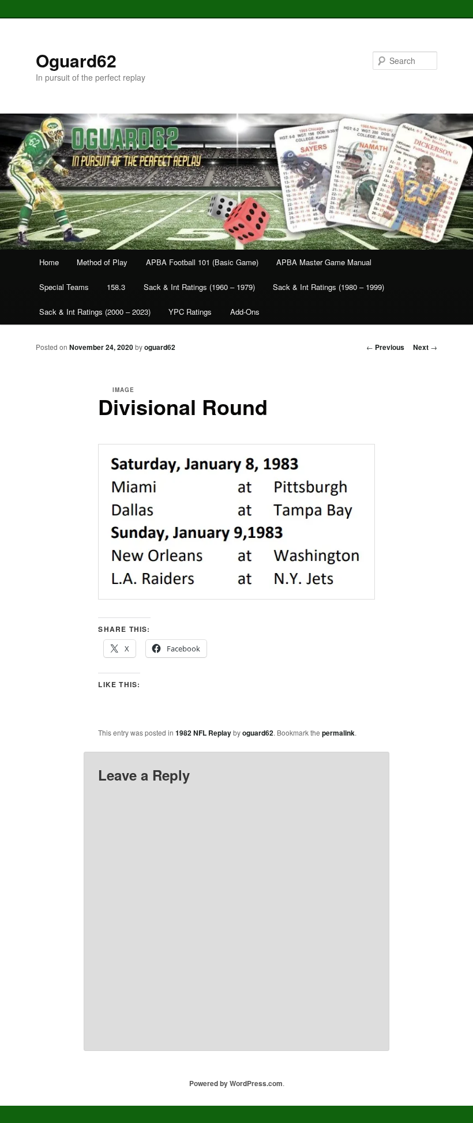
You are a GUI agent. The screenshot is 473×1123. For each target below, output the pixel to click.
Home (49, 262)
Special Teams (64, 286)
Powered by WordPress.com (236, 1083)
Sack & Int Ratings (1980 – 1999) (328, 286)
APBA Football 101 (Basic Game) (202, 262)
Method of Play (102, 262)
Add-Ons (245, 311)
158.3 (116, 286)
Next (425, 347)
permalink (338, 733)
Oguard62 (76, 60)
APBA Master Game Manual (323, 262)
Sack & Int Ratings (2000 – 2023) (95, 311)
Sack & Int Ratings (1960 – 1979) (199, 286)
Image (123, 390)
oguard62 (159, 347)
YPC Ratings (190, 311)
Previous (385, 347)
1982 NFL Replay (203, 733)
